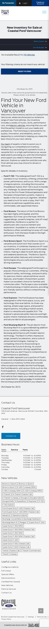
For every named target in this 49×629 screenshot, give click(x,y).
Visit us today (25, 379)
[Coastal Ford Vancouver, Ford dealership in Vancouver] (6, 12)
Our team (5, 144)
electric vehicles (17, 126)
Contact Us (11, 436)
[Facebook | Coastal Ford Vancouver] (2, 428)
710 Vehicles (29, 55)
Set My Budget (38, 47)
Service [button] (14, 450)
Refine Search (39, 41)
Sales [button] (3, 450)
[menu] (44, 12)
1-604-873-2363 (17, 419)
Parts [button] (25, 450)
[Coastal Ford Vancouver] (8, 604)
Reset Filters (24, 71)
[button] (8, 3)
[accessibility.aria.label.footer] (36, 625)
